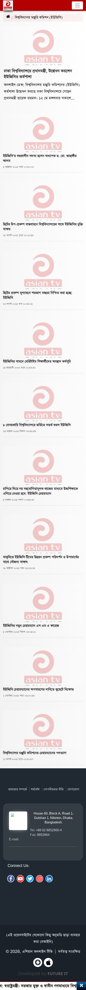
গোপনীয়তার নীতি (54, 789)
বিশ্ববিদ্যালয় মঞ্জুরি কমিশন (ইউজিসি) (43, 17)
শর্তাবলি (35, 789)
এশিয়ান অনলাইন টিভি (37, 951)
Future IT (58, 973)
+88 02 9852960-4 (49, 830)
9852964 (43, 834)
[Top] (80, 965)
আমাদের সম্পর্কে (17, 789)
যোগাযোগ (73, 789)
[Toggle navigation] (77, 5)
